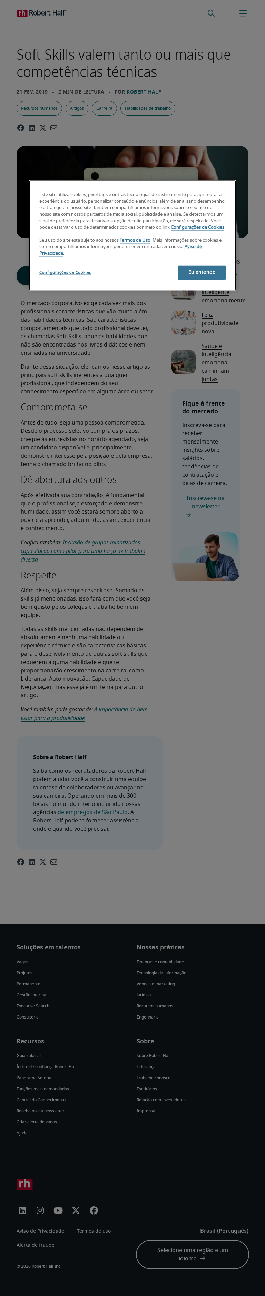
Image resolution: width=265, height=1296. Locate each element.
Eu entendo (201, 272)
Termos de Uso (135, 240)
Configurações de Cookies (197, 227)
